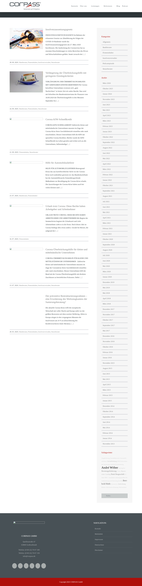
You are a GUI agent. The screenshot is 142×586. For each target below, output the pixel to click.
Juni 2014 (106, 422)
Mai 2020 (106, 266)
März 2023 (107, 121)
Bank (113, 474)
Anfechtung (122, 484)
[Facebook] (14, 565)
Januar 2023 (107, 132)
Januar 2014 (107, 438)
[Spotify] (32, 565)
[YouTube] (20, 565)
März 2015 (107, 390)
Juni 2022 (106, 153)
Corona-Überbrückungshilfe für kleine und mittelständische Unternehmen (26, 258)
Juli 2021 (106, 202)
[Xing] (26, 565)
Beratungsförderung (108, 471)
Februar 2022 (108, 175)
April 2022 (107, 164)
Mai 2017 (106, 331)
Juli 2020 (106, 255)
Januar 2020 (107, 277)
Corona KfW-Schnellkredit (26, 128)
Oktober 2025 (108, 89)
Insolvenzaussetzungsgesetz (26, 39)
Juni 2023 (106, 105)
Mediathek (99, 534)
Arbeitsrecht (109, 487)
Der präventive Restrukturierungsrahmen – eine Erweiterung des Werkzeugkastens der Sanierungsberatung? (66, 299)
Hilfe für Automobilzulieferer (26, 172)
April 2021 (107, 218)
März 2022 (107, 169)
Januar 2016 (107, 358)
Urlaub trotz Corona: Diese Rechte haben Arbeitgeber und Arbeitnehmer (26, 215)
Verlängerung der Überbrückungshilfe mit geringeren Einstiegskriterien (26, 82)
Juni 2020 (106, 261)
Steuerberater (55, 62)
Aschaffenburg (112, 461)
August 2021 (107, 196)
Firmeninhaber (32, 62)
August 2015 (107, 368)
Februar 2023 (108, 126)
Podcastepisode (108, 63)
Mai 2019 (106, 288)
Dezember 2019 (108, 282)
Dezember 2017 (108, 309)
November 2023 (109, 99)
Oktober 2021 (108, 185)
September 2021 (109, 191)
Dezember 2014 (108, 406)
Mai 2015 (106, 379)
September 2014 (109, 417)
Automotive (114, 484)
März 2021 (107, 223)
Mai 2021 (106, 212)
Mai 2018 (106, 293)
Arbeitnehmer (123, 487)
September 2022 (109, 142)
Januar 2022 (107, 180)
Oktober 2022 (108, 137)
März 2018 (107, 304)
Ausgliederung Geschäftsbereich (110, 458)
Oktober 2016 (108, 347)
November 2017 (109, 315)
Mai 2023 (106, 110)
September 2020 (109, 245)
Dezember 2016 (108, 336)
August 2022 (107, 148)
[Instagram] (37, 565)
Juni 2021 (106, 207)
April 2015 (107, 385)
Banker (103, 487)
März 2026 (107, 83)
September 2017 (109, 325)
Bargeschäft (119, 474)
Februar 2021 (108, 228)
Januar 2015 (107, 401)
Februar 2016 (108, 352)
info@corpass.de (29, 556)
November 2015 (109, 363)
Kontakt (98, 529)
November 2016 (109, 341)
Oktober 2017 (108, 320)
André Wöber (109, 467)
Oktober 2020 (108, 239)
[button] (130, 6)
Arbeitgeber (122, 468)
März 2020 (107, 272)
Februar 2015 (108, 395)
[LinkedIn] (43, 565)
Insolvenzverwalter (44, 62)
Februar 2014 (108, 433)
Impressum (99, 539)
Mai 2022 (106, 158)
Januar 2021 (107, 234)
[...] (84, 54)
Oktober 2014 (108, 411)
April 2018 (107, 298)
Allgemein (106, 42)
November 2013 (109, 444)
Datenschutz (99, 545)
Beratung (115, 487)
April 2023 (107, 115)
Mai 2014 (106, 428)
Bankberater (23, 62)
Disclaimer (99, 550)
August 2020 (107, 250)
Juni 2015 (106, 374)
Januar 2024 (107, 94)
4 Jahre (119, 471)
